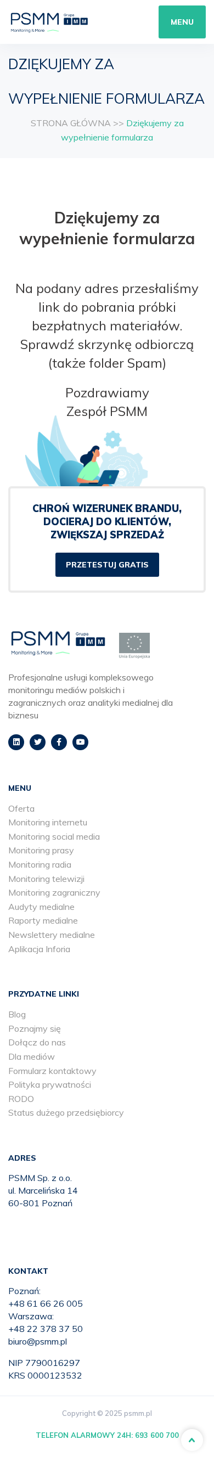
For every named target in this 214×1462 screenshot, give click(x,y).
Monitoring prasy (41, 850)
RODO (21, 1098)
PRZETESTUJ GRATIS (107, 565)
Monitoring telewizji (46, 878)
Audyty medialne (41, 906)
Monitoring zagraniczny (54, 892)
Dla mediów (31, 1056)
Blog (17, 1014)
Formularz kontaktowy (52, 1070)
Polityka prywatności (49, 1084)
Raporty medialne (43, 920)
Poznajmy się (34, 1028)
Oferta (21, 808)
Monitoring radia (39, 864)
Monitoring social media (54, 836)
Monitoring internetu (47, 822)
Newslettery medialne (51, 934)
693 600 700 (157, 1435)
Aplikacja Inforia (39, 948)
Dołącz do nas (37, 1042)
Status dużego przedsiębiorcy (66, 1112)
